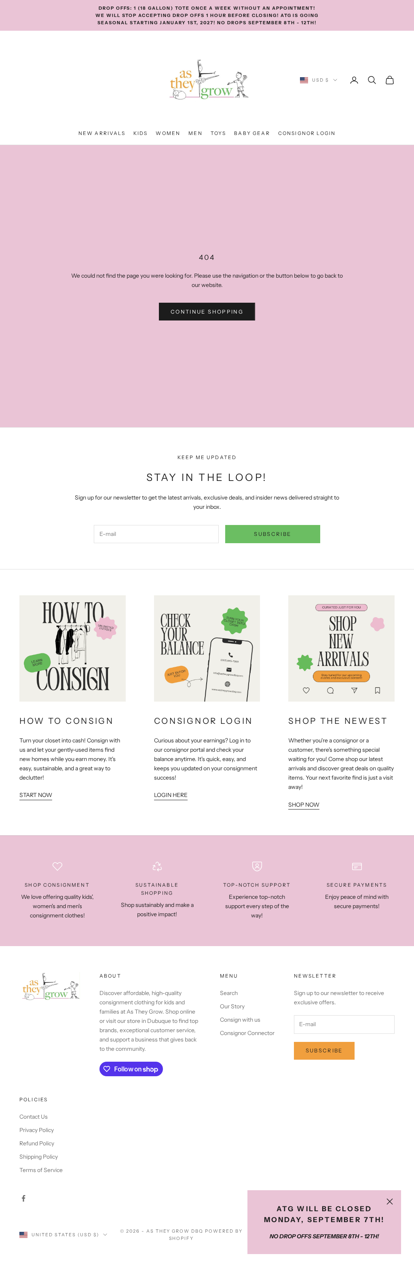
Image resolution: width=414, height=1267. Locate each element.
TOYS (218, 133)
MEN (195, 133)
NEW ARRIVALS (101, 133)
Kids (140, 133)
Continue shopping (207, 311)
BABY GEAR (252, 133)
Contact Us (33, 1116)
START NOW (35, 795)
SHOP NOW (303, 804)
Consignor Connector (247, 1033)
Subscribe (272, 534)
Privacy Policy (36, 1130)
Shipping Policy (38, 1156)
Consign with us (240, 1019)
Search (229, 993)
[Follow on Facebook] (23, 1198)
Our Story (232, 1006)
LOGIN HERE (171, 795)
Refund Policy (36, 1143)
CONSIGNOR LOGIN (307, 133)
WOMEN (168, 133)
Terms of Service (41, 1170)
